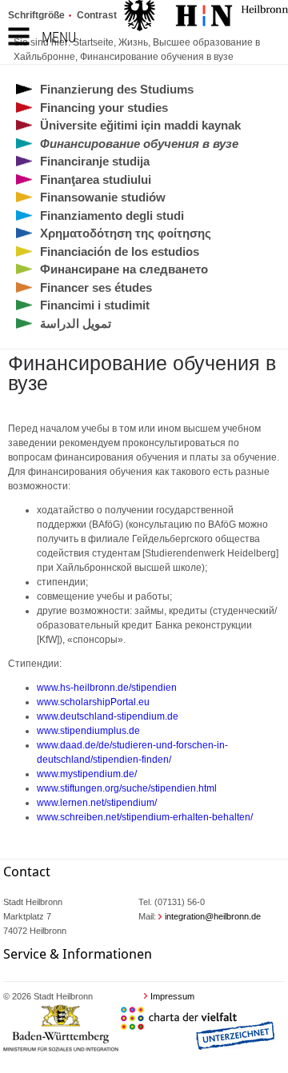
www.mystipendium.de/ (87, 774)
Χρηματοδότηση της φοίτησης (125, 233)
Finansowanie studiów (103, 197)
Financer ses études (96, 287)
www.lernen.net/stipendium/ (98, 802)
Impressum (172, 996)
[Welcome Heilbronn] (206, 17)
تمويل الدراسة (75, 323)
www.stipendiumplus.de (88, 730)
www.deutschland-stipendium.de (107, 716)
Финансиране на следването (124, 269)
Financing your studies (104, 107)
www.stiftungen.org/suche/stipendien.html (127, 788)
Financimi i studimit (95, 305)
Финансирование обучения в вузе (157, 56)
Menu (59, 37)
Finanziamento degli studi (112, 215)
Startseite (93, 42)
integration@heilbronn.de (213, 916)
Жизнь (133, 42)
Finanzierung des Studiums (117, 89)
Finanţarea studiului (95, 179)
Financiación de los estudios (119, 251)
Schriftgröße (36, 15)
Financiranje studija (95, 161)
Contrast (97, 15)
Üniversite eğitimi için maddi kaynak (140, 125)
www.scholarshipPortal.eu (93, 702)
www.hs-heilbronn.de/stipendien (107, 687)
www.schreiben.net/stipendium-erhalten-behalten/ (145, 817)
